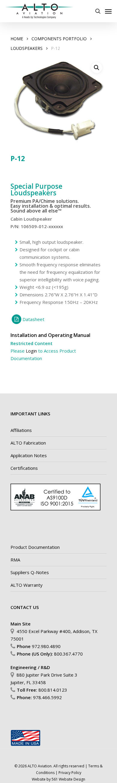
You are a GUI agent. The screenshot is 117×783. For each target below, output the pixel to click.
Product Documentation (35, 547)
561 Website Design (68, 779)
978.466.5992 (47, 697)
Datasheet (33, 319)
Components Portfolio (59, 38)
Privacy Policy (69, 772)
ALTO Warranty (26, 585)
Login (31, 351)
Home (16, 38)
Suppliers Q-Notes (29, 572)
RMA (15, 560)
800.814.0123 (52, 690)
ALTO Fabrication (28, 443)
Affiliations (21, 430)
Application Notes (28, 455)
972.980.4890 (46, 646)
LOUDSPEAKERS (26, 48)
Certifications (24, 468)
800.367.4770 (68, 654)
